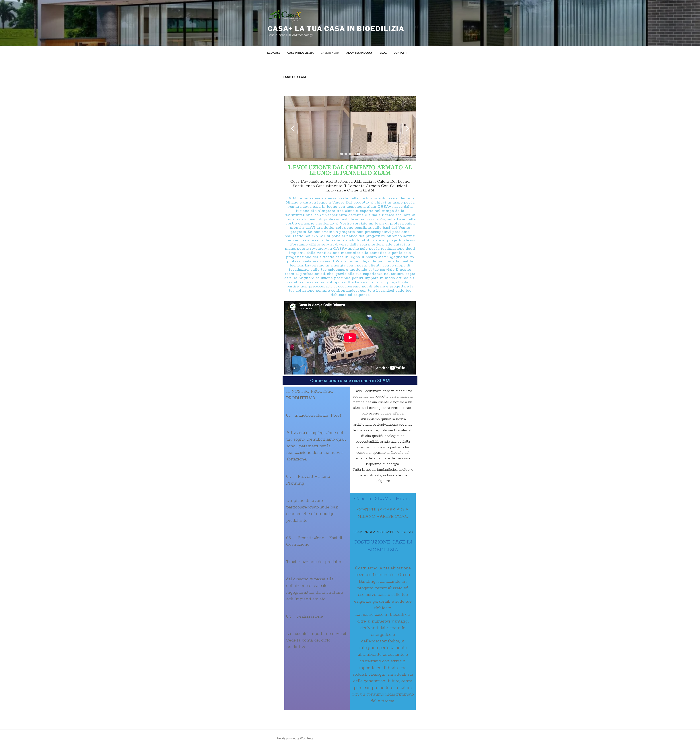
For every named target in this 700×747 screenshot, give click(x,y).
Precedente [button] (292, 128)
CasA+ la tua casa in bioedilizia (336, 29)
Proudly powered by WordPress (295, 738)
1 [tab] (341, 154)
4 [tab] (354, 154)
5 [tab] (358, 154)
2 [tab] (346, 154)
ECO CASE (273, 52)
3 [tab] (350, 154)
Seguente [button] (407, 128)
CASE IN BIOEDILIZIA (300, 52)
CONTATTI (400, 52)
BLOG (383, 52)
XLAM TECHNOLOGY (359, 52)
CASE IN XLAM (330, 52)
